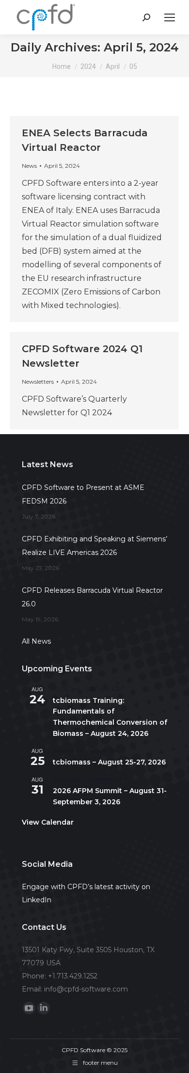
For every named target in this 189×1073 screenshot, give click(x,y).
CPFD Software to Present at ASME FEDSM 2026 (83, 494)
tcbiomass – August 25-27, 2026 (109, 762)
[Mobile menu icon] (169, 17)
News (29, 165)
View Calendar (48, 822)
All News (36, 641)
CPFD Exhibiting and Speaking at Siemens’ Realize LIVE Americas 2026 (94, 546)
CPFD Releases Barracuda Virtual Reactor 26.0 (92, 597)
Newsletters (38, 381)
